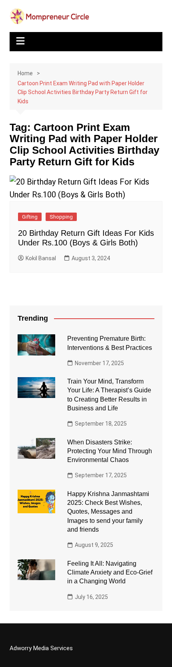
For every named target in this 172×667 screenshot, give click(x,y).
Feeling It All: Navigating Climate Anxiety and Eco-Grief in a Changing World (109, 572)
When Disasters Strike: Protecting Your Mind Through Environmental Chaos (109, 451)
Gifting (30, 217)
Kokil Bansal (41, 258)
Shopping (61, 217)
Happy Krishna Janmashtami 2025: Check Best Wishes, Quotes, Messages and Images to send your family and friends (108, 511)
